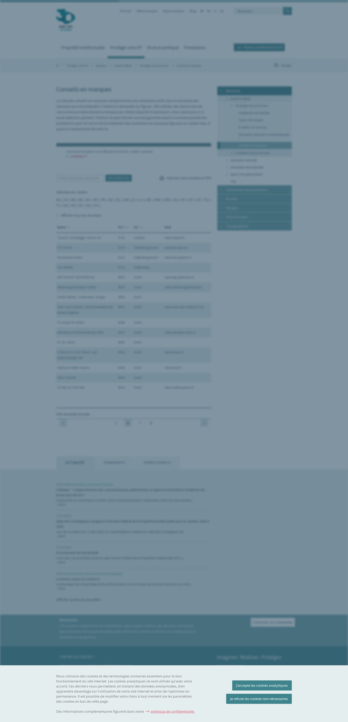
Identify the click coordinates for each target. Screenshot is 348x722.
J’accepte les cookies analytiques (262, 685)
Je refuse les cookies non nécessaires (259, 698)
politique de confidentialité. (173, 711)
